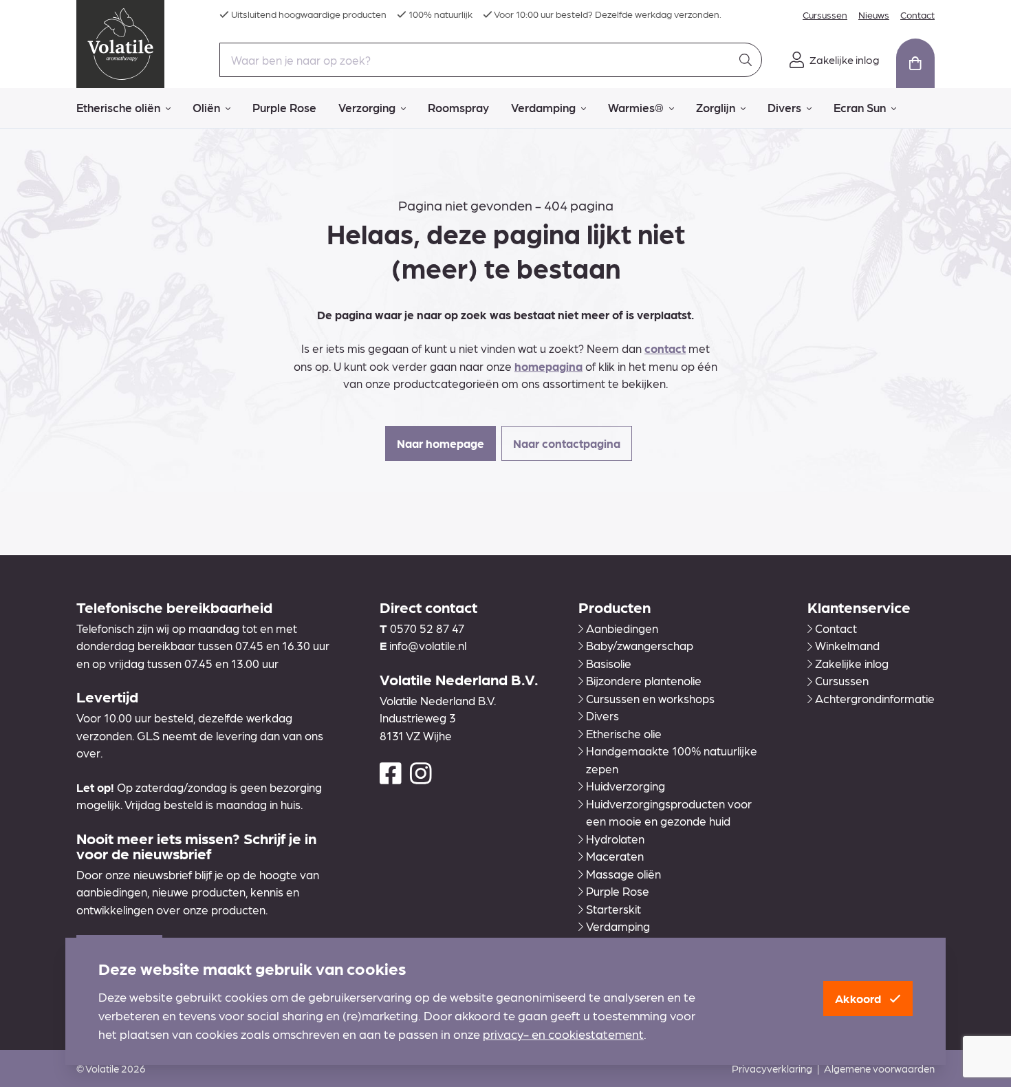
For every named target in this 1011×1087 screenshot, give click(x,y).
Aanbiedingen (622, 628)
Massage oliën (623, 874)
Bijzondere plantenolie (644, 680)
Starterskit (613, 909)
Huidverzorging (625, 786)
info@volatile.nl (427, 645)
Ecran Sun (860, 107)
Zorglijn (715, 107)
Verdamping (543, 107)
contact (665, 348)
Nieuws (873, 14)
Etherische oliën (118, 107)
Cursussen (825, 14)
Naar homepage (440, 443)
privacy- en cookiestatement (563, 1033)
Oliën (206, 107)
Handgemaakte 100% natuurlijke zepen (671, 759)
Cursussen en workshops (650, 698)
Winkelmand (847, 645)
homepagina (548, 366)
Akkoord (859, 998)
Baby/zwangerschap (639, 645)
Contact (917, 14)
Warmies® (636, 107)
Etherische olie (624, 733)
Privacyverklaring (772, 1068)
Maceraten (615, 856)
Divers (784, 107)
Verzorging (366, 107)
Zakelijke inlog (852, 663)
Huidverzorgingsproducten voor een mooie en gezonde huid (669, 812)
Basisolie (608, 663)
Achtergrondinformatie (875, 698)
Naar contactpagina (566, 443)
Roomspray (458, 107)
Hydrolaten (615, 839)
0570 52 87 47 (427, 628)
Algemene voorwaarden (879, 1068)
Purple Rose (284, 107)
